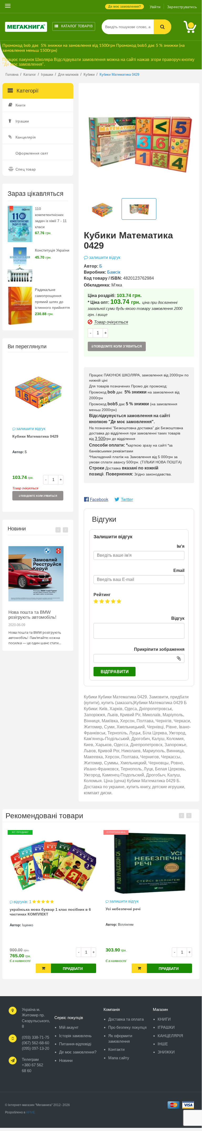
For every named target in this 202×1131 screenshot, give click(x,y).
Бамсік (113, 272)
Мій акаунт (69, 1027)
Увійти (155, 7)
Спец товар (25, 169)
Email (178, 570)
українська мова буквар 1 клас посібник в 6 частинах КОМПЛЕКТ (50, 911)
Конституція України (52, 250)
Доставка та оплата (126, 1019)
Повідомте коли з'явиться (38, 496)
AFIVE (30, 1112)
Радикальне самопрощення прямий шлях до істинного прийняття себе (52, 302)
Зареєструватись (182, 7)
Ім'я (180, 546)
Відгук (177, 618)
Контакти (116, 1049)
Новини (65, 1060)
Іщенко (27, 925)
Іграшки (22, 121)
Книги (20, 105)
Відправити (115, 671)
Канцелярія (25, 137)
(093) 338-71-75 (35, 1037)
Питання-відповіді (75, 1044)
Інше (163, 1044)
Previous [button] (58, 530)
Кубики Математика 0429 (35, 436)
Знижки (166, 1052)
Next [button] (65, 530)
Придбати (73, 968)
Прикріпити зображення (159, 649)
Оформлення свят (31, 153)
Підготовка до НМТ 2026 (35, 612)
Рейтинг (102, 594)
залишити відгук (30, 428)
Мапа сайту (118, 1058)
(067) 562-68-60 (35, 1043)
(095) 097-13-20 (35, 1048)
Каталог (76, 26)
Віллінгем (125, 925)
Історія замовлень (75, 1035)
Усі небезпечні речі (123, 909)
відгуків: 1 (23, 901)
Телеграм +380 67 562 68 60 (32, 1065)
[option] (38, 431)
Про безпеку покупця (127, 1027)
